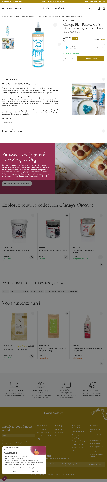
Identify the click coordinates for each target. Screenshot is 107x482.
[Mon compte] (99, 8)
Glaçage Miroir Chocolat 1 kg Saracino (16, 250)
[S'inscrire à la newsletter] (34, 435)
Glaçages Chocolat (41, 17)
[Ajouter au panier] (31, 257)
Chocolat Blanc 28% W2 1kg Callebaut (16, 349)
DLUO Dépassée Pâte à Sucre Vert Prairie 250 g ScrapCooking (52, 349)
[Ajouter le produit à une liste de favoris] (55, 25)
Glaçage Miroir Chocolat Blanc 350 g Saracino (85, 251)
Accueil (4, 17)
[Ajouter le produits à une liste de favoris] (32, 215)
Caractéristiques (13, 131)
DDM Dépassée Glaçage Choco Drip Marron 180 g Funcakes (87, 349)
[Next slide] (59, 44)
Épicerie (11, 17)
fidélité (103, 39)
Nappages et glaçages (28, 17)
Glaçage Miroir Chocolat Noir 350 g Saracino (53, 250)
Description (10, 79)
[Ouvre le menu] (3, 8)
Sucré (17, 17)
